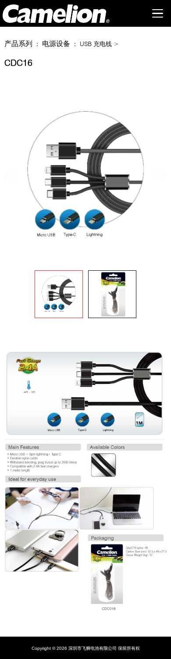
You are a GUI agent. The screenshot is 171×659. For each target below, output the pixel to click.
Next (160, 176)
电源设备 (56, 43)
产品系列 (18, 43)
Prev (11, 176)
